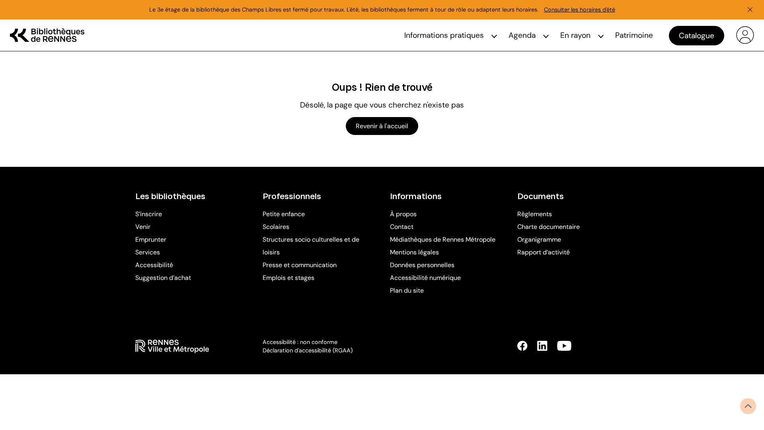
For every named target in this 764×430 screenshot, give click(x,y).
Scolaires (276, 227)
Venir (142, 227)
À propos (403, 214)
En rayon (575, 35)
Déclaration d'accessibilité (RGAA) (308, 350)
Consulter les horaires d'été (579, 9)
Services (147, 252)
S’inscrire (148, 214)
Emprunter (150, 239)
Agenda (522, 35)
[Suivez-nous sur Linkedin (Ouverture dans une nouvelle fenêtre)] (542, 346)
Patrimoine (634, 35)
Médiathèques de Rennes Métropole (442, 239)
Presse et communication (300, 265)
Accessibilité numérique (425, 278)
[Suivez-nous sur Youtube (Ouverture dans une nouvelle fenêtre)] (564, 346)
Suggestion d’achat (163, 278)
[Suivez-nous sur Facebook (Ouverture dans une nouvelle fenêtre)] (522, 346)
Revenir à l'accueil (382, 126)
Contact (401, 227)
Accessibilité (154, 265)
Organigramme (539, 239)
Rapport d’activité (543, 252)
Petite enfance (284, 214)
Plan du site (407, 290)
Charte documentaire (548, 227)
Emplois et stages (288, 278)
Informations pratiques (444, 35)
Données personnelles (422, 265)
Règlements (534, 214)
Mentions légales (414, 252)
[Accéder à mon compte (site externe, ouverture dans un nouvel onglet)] (745, 35)
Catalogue (696, 36)
